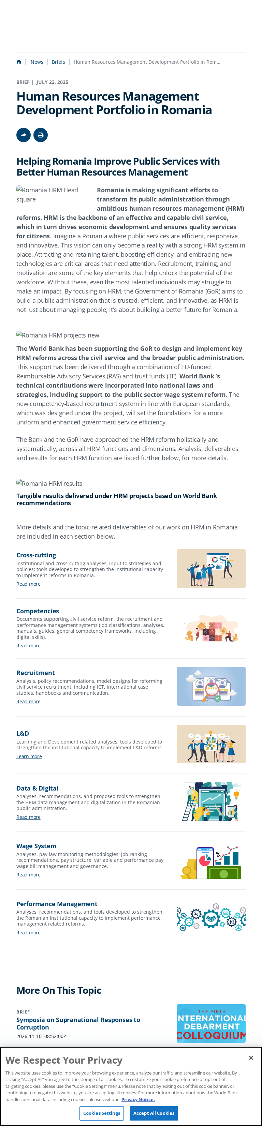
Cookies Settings (101, 1113)
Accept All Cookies (153, 1113)
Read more (28, 584)
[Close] (251, 1057)
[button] (40, 135)
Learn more (29, 756)
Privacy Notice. (138, 1099)
